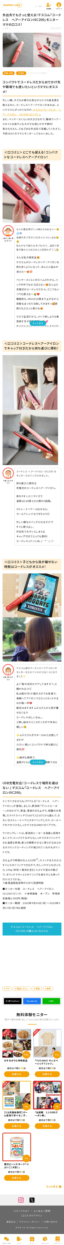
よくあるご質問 (42, 1210)
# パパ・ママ (33, 73)
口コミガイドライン (32, 1215)
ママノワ (21, 1227)
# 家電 (37, 989)
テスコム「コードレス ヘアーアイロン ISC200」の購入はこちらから (33, 928)
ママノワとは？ (22, 1210)
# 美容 (48, 989)
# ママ (7, 989)
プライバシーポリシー (29, 1222)
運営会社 (11, 1222)
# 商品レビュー (22, 989)
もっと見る (37, 323)
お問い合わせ (51, 1222)
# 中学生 (43, 73)
